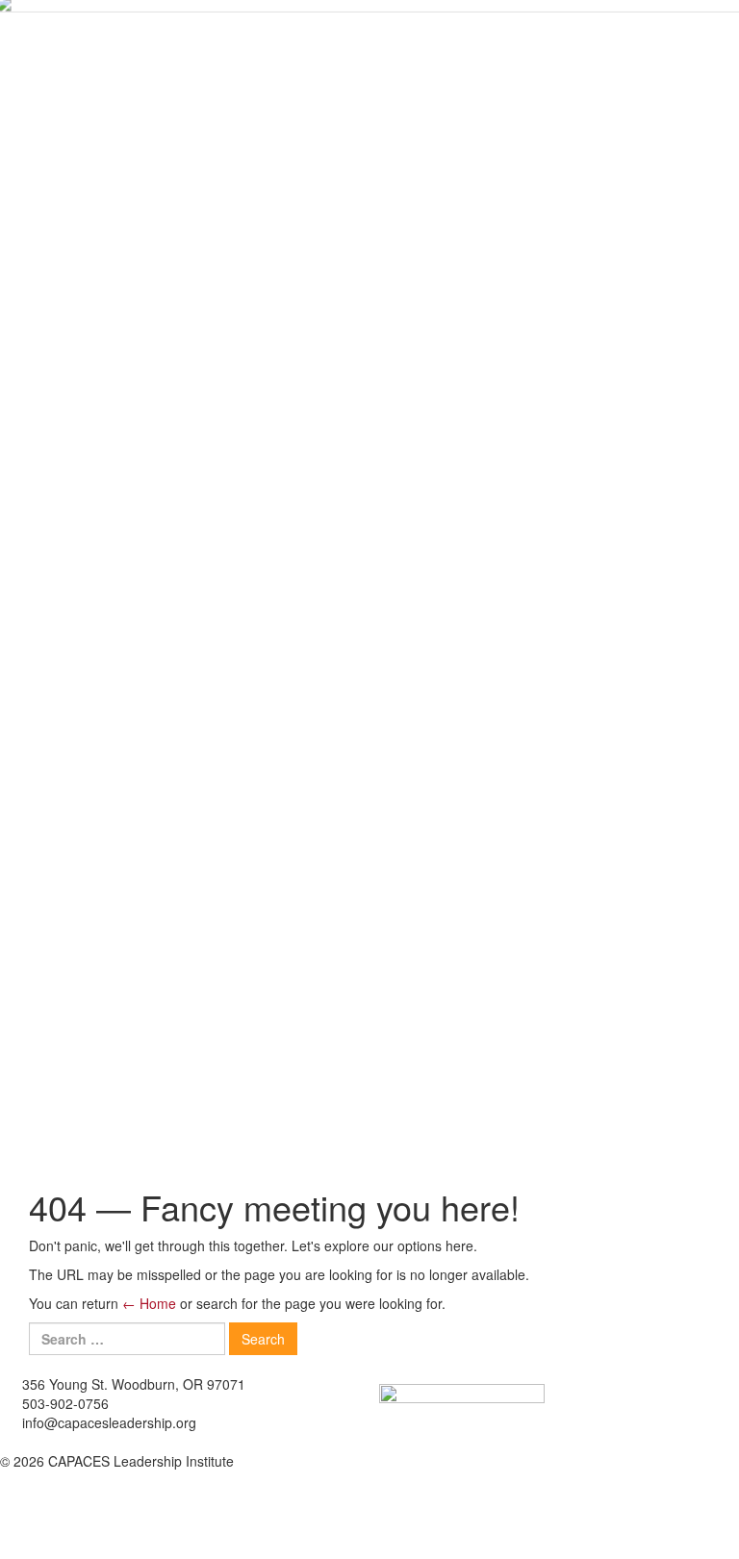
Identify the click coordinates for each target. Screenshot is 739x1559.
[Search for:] (127, 1338)
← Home (149, 1303)
